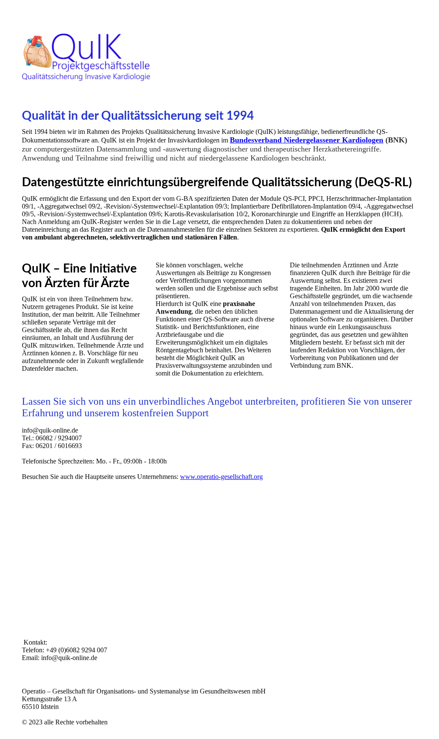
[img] (219, 58)
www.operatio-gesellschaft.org (221, 476)
